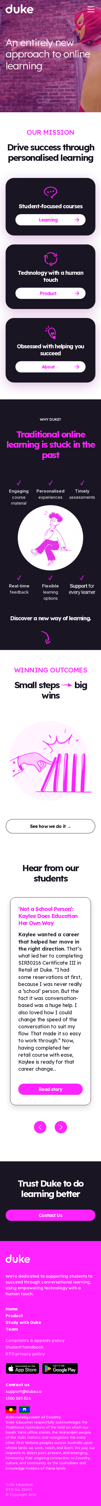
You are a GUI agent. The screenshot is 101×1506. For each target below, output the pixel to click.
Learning (48, 220)
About (48, 367)
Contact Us (50, 1215)
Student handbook (24, 1347)
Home (12, 1309)
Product (48, 293)
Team (12, 1329)
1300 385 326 (18, 1398)
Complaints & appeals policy (35, 1340)
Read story (50, 1089)
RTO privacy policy (25, 1353)
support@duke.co (24, 1391)
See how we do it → (50, 826)
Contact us (17, 1384)
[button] (91, 9)
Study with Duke (23, 1322)
